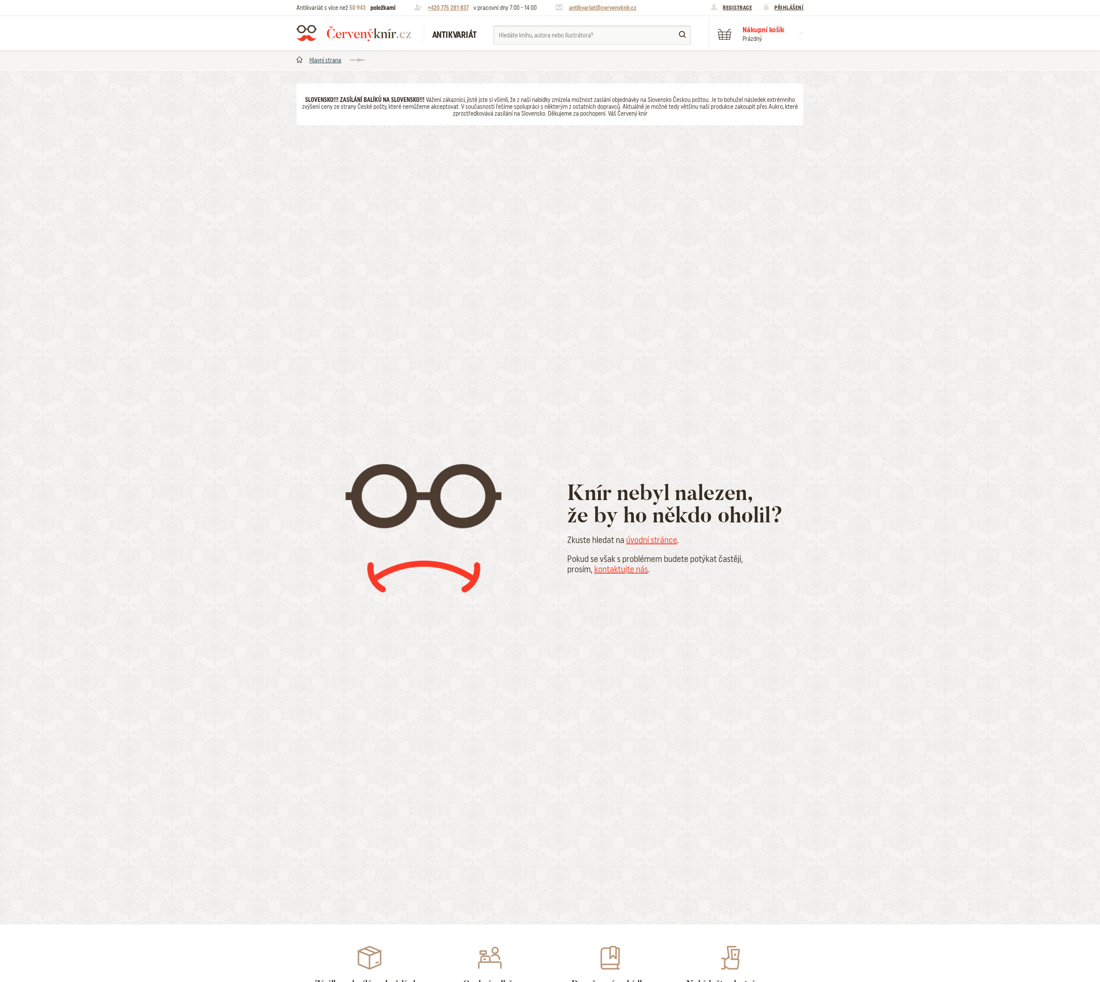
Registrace (737, 7)
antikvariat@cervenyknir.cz (602, 7)
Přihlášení (789, 7)
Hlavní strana (325, 60)
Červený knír (353, 33)
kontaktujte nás (621, 569)
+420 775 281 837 (448, 7)
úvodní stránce (651, 540)
